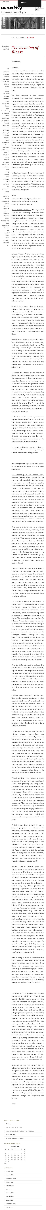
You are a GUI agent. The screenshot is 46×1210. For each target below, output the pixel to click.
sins (4, 196)
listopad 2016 (9, 1200)
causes (7, 89)
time (8, 230)
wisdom (5, 242)
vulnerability (5, 240)
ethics (7, 128)
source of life (5, 201)
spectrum (6, 206)
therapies (6, 228)
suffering (3, 220)
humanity (6, 152)
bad (8, 81)
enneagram (6, 125)
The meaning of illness (25, 49)
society (7, 198)
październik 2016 (11, 1203)
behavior (6, 84)
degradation (5, 113)
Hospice (8, 1124)
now (8, 186)
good (7, 135)
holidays (6, 150)
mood (7, 169)
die (2, 120)
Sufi (8, 220)
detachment (5, 118)
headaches (6, 145)
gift (8, 133)
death (7, 108)
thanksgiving (5, 225)
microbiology (5, 164)
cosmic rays (5, 103)
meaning (6, 159)
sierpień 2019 (9, 1182)
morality (7, 172)
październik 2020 (11, 1178)
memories (6, 162)
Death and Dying (10, 1134)
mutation (6, 174)
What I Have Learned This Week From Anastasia (20, 1131)
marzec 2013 (9, 1207)
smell (7, 196)
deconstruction (5, 111)
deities (7, 115)
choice (7, 91)
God (4, 135)
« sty (5, 1163)
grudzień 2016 (10, 1196)
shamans (6, 194)
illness (5, 154)
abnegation (6, 71)
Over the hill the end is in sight (14, 1138)
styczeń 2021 (10, 1171)
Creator (7, 106)
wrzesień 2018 (10, 1185)
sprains (5, 208)
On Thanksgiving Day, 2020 (14, 1127)
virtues (7, 237)
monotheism (5, 167)
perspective (5, 189)
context (7, 101)
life (8, 154)
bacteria (4, 81)
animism (6, 76)
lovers (7, 157)
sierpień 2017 (9, 1193)
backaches (6, 79)
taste (7, 223)
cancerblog (11, 7)
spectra (7, 203)
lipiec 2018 (9, 1189)
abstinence (6, 74)
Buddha (7, 86)
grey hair (6, 137)
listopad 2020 (9, 1175)
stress (7, 218)
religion (7, 191)
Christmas (6, 98)
